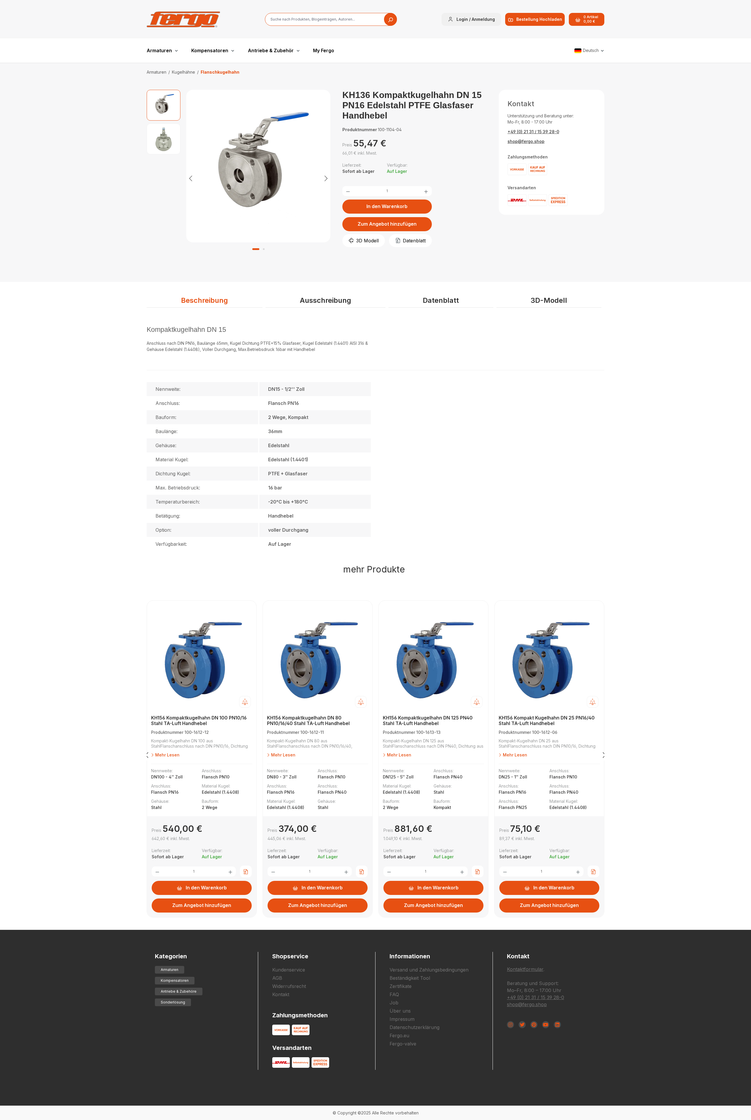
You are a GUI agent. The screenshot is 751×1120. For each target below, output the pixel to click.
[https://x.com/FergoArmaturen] (522, 1024)
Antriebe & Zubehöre (179, 991)
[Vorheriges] (190, 177)
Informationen (410, 956)
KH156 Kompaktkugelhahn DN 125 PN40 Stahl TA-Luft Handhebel (428, 720)
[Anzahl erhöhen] (426, 191)
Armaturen (169, 969)
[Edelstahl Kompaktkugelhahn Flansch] (258, 166)
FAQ (394, 994)
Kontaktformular (525, 969)
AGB (277, 978)
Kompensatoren (175, 980)
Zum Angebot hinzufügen (387, 224)
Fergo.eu (399, 1035)
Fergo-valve (403, 1044)
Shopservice (290, 956)
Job (394, 1003)
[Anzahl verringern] (347, 191)
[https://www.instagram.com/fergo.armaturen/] (510, 1024)
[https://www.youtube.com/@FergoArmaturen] (545, 1024)
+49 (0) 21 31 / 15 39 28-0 (533, 131)
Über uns (400, 1011)
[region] (238, 178)
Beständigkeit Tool (410, 978)
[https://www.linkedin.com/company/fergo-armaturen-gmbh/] (557, 1024)
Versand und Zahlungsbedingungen (429, 970)
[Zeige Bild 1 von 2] (255, 249)
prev (146, 756)
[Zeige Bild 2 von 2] (264, 249)
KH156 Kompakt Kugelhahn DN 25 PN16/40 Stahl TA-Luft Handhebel (547, 720)
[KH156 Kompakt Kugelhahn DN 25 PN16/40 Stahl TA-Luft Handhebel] (549, 659)
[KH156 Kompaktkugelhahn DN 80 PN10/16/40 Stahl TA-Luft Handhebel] (317, 659)
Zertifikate (401, 986)
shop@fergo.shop (526, 141)
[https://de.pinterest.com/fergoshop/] (533, 1024)
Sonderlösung (173, 1002)
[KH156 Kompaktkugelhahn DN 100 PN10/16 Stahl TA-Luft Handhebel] (201, 659)
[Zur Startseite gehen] (183, 19)
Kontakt (280, 994)
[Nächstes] (326, 177)
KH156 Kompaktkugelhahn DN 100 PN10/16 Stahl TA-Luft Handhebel (199, 720)
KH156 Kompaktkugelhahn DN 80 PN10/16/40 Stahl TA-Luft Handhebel (308, 720)
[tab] (205, 301)
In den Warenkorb (386, 206)
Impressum (402, 1019)
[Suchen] (390, 19)
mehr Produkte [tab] (374, 569)
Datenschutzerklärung (414, 1027)
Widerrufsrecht (289, 986)
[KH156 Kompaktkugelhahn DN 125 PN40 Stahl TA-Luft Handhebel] (433, 659)
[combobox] (331, 19)
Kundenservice (288, 970)
